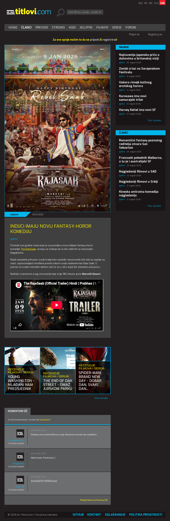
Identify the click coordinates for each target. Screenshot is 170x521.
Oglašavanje (115, 515)
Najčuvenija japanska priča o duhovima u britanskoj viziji (139, 56)
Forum (131, 27)
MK (150, 3)
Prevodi (42, 27)
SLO (156, 3)
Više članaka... (101, 398)
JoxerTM (19, 486)
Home (13, 27)
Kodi (72, 27)
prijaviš (94, 39)
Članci (26, 27)
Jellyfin (86, 27)
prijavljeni (45, 419)
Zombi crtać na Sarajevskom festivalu (139, 70)
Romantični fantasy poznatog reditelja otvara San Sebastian (140, 144)
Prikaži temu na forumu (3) (93, 500)
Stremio (58, 27)
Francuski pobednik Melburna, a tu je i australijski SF (140, 159)
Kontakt (94, 515)
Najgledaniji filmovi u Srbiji (138, 182)
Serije (117, 27)
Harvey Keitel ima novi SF (137, 110)
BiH (140, 3)
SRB (162, 3)
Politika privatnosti (145, 515)
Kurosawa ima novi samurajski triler (132, 98)
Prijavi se (134, 34)
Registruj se (155, 34)
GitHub (78, 515)
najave (14, 214)
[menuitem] (14, 27)
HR (145, 3)
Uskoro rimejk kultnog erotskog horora (135, 84)
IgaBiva (122, 62)
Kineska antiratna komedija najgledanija (138, 193)
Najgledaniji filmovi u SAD (137, 172)
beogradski (18, 463)
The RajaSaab (28, 249)
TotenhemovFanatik (16, 440)
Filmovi (102, 27)
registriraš (109, 39)
